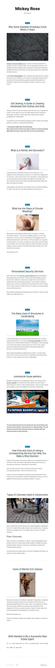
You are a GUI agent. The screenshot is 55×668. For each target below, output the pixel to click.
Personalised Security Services (27, 271)
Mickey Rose (27, 8)
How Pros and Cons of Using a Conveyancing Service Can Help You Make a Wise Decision (27, 453)
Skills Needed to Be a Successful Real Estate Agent (27, 637)
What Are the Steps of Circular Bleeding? (27, 209)
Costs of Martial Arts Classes (27, 569)
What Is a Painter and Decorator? (27, 150)
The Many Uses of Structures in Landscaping (27, 315)
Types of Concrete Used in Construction (27, 494)
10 (17, 665)
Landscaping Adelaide (34, 340)
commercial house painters (27, 376)
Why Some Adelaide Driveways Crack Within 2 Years (28, 28)
